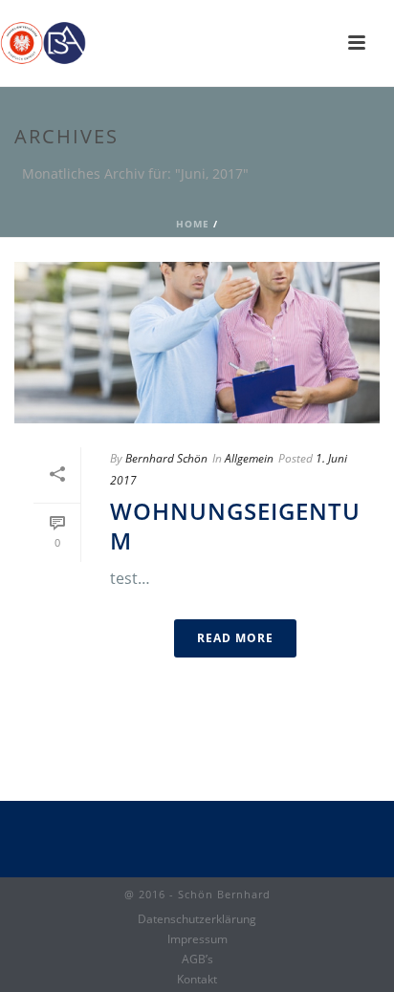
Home (192, 223)
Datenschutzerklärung (197, 919)
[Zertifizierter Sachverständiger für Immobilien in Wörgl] (43, 43)
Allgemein (249, 458)
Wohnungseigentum (235, 525)
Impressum (197, 939)
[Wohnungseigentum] (197, 342)
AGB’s (197, 959)
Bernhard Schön (166, 458)
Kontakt (197, 979)
